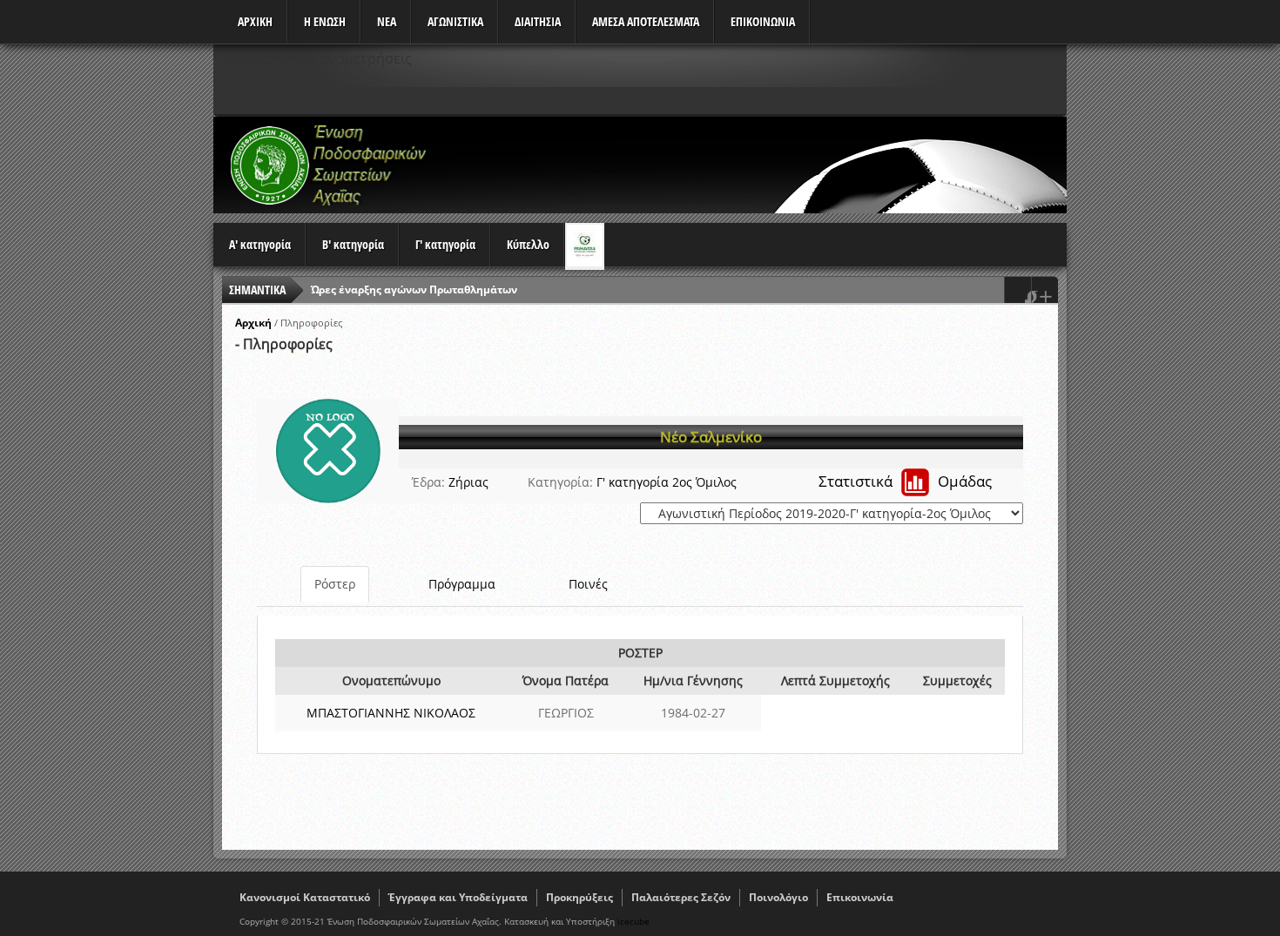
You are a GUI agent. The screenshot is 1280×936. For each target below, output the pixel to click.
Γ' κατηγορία (445, 244)
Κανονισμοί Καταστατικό (304, 897)
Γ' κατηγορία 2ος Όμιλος (666, 482)
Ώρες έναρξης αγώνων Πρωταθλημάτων (414, 289)
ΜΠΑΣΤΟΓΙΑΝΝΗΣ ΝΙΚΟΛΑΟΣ (391, 712)
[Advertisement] (750, 164)
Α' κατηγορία (260, 244)
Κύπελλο (528, 244)
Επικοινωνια (763, 21)
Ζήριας (468, 482)
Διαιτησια (538, 21)
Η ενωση (325, 21)
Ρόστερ (334, 584)
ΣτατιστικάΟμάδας (905, 481)
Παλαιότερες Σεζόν (681, 897)
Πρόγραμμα (461, 584)
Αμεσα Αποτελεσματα (645, 21)
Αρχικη (255, 21)
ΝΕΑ (386, 21)
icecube (633, 921)
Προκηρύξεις (579, 897)
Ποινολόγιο (778, 897)
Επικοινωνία (859, 897)
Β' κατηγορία (353, 244)
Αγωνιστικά (455, 21)
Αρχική (253, 322)
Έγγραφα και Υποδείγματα (458, 897)
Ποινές (588, 584)
